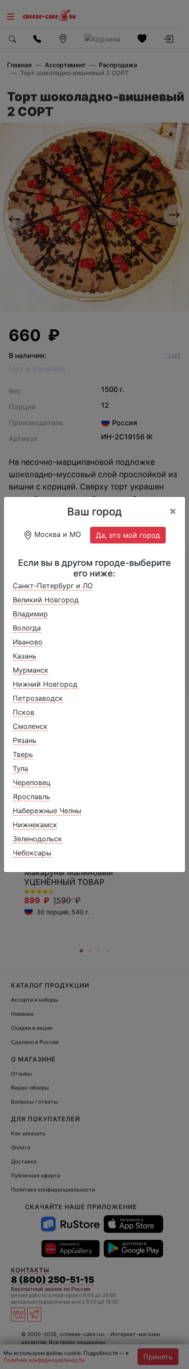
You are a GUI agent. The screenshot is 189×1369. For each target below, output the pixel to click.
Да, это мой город (128, 535)
